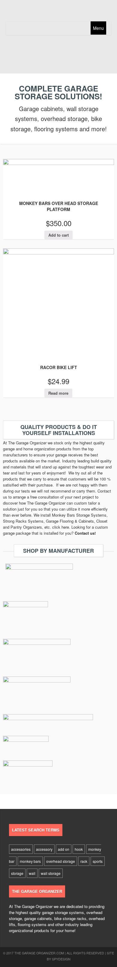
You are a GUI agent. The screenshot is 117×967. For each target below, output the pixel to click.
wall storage (51, 873)
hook (79, 849)
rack (83, 861)
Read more (58, 393)
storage (17, 873)
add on (63, 849)
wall (32, 873)
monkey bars (30, 861)
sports (98, 861)
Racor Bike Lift (58, 367)
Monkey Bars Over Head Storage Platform (58, 206)
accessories (21, 849)
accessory (44, 849)
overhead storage (60, 861)
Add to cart (58, 235)
